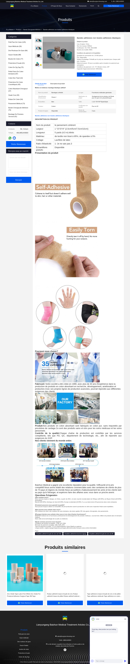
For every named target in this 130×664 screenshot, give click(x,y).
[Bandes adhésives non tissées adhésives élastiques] (59, 53)
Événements (83, 6)
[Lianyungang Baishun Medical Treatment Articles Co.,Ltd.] (12, 6)
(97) (15, 73)
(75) (16, 67)
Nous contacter (70, 6)
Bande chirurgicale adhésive (32, 29)
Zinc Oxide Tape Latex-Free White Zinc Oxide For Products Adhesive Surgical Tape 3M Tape (23, 595)
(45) (13, 95)
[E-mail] (14, 138)
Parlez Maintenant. (113, 6)
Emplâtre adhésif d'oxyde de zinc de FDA (48, 533)
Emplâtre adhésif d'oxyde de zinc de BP (101, 533)
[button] (38, 66)
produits (18, 29)
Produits (44, 6)
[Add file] (92, 661)
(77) (15, 59)
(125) (17, 42)
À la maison (34, 6)
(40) (15, 83)
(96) (18, 50)
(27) (18, 90)
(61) (15, 115)
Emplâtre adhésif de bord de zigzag (75, 533)
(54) (15, 99)
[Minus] (125, 619)
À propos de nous (56, 6)
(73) (16, 103)
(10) (15, 78)
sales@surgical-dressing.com (98, 1)
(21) (16, 63)
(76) (18, 109)
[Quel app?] (10, 138)
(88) (14, 55)
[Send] (125, 661)
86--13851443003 (118, 1)
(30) (15, 46)
